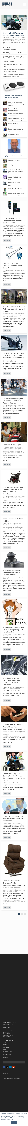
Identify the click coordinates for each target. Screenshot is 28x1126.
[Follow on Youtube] (13, 1067)
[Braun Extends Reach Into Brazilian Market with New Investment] (14, 806)
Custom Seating (10, 448)
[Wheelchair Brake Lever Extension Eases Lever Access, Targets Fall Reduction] (14, 665)
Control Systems (21, 225)
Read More (7, 240)
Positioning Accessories (8, 732)
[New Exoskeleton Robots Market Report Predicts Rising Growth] (5, 194)
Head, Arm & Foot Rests (8, 497)
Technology (22, 406)
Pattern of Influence (8, 61)
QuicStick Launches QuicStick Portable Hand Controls (12, 265)
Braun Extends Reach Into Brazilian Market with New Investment (13, 818)
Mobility (4, 226)
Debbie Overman (7, 225)
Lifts (21, 823)
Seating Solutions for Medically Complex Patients (15, 114)
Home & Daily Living (11, 889)
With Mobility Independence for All (12, 53)
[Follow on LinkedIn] (10, 1067)
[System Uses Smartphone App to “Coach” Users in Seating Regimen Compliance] (14, 714)
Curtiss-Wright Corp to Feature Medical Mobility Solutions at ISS (12, 220)
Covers (4, 524)
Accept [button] (14, 1122)
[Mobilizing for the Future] (5, 161)
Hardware (15, 315)
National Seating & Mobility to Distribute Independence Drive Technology (13, 75)
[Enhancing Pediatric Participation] (5, 166)
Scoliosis (5, 452)
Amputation (20, 405)
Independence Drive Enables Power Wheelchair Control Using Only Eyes (16, 104)
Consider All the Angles (12, 445)
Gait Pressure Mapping (8, 315)
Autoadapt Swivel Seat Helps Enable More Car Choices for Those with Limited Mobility (14, 355)
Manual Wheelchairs (12, 449)
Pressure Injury (20, 451)
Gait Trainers (20, 524)
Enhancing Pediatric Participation (16, 165)
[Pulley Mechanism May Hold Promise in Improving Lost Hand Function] (14, 612)
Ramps (18, 528)
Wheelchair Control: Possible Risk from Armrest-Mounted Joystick (14, 309)
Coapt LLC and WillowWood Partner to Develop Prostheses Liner (15, 171)
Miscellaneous (6, 784)
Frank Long (6, 447)
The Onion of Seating (13, 123)
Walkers (4, 531)
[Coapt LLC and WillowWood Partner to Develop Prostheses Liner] (5, 170)
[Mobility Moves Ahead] (5, 135)
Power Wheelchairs (11, 226)
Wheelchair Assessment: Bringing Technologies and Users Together (16, 119)
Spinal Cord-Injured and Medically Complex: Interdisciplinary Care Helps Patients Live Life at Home (16, 129)
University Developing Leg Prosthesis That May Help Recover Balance (13, 401)
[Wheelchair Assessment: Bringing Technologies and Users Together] (5, 119)
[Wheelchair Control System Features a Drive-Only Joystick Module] (14, 560)
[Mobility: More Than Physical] (5, 190)
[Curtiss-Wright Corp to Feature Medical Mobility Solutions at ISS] (14, 208)
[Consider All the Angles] (14, 432)
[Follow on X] (7, 1067)
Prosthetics (12, 406)
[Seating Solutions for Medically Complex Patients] (5, 114)
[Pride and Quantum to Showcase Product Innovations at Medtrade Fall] (14, 860)
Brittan (5, 634)
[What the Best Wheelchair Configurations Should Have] (14, 22)
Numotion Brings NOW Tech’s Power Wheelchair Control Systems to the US (13, 57)
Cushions (5, 448)
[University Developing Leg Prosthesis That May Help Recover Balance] (14, 387)
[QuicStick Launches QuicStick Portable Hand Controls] (14, 253)
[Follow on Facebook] (4, 1067)
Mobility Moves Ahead (13, 134)
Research (16, 316)
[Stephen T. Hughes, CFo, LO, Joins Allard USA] (14, 146)
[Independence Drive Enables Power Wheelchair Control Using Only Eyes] (5, 103)
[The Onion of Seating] (5, 124)
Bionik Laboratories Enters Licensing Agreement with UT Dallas (15, 177)
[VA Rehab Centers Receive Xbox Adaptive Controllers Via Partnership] (14, 86)
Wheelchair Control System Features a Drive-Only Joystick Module (13, 572)
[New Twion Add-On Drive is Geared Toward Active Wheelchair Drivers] (5, 183)
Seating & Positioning (19, 226)
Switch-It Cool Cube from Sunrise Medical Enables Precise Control (14, 70)
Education (22, 634)
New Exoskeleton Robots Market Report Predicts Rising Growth (16, 194)
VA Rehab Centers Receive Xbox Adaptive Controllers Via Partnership (13, 97)
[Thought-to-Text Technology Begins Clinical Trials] (5, 110)
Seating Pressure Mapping (17, 530)
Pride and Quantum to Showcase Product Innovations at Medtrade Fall (14, 883)
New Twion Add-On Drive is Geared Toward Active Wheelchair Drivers (16, 184)
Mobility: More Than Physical (15, 188)
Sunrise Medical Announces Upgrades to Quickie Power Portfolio (14, 48)
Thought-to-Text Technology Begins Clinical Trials (15, 109)
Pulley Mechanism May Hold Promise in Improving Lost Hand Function (13, 630)
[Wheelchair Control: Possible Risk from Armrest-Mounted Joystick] (14, 296)
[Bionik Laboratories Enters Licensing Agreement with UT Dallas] (5, 177)
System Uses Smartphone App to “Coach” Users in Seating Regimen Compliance (14, 727)
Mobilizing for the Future (14, 160)
